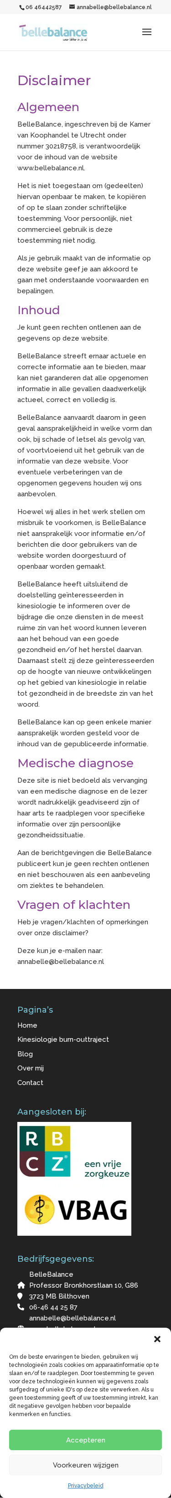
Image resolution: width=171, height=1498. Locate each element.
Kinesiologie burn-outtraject (63, 1039)
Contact (30, 1083)
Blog (25, 1054)
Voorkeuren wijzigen (86, 1465)
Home (27, 1025)
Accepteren (85, 1440)
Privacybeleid (86, 1486)
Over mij (30, 1068)
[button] (157, 1339)
